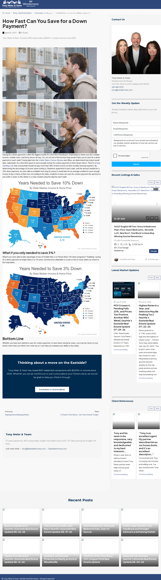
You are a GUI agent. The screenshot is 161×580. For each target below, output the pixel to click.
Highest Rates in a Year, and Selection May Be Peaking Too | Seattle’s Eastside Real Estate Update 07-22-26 (149, 316)
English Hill (137, 12)
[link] (136, 204)
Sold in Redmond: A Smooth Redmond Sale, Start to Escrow (99, 528)
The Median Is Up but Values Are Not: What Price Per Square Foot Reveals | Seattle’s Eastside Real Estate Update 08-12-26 (21, 555)
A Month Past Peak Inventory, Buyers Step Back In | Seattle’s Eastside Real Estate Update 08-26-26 (21, 527)
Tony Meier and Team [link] (127, 259)
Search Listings (70, 12)
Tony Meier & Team (50, 12)
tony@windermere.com (122, 90)
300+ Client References (90, 12)
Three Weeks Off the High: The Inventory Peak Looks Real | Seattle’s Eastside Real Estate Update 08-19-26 (60, 527)
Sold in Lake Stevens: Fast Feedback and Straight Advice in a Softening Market (139, 528)
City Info (151, 12)
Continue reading (121, 350)
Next (157, 182)
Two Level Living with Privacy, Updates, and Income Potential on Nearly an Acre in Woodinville (60, 557)
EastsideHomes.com (57, 449)
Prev (151, 182)
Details (154, 251)
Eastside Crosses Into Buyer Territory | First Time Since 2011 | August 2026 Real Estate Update (99, 557)
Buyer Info (108, 12)
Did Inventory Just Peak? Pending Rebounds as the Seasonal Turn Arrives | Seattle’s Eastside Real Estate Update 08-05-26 (139, 555)
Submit (136, 164)
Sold (156, 189)
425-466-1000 (118, 87)
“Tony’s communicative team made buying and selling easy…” (147, 439)
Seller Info (123, 12)
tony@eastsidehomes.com (34, 449)
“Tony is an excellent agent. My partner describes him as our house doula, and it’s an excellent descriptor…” (123, 444)
